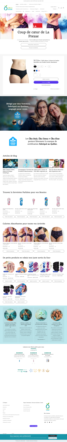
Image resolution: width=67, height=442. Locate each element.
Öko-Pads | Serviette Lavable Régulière (44, 209)
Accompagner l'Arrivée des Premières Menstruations (25, 170)
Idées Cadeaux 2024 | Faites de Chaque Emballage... (9, 171)
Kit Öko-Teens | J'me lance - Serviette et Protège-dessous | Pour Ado (33, 275)
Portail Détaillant (26, 405)
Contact (4, 409)
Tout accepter (53, 435)
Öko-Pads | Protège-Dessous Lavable (21, 208)
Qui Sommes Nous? (6, 405)
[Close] (66, 435)
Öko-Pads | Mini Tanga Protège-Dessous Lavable (33, 209)
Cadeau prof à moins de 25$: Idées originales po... (41, 170)
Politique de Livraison (7, 422)
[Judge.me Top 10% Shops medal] (47, 370)
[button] (23, 4)
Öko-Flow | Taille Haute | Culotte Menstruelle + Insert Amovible (41, 244)
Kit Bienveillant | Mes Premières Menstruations (20, 297)
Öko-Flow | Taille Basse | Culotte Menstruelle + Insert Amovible (10, 244)
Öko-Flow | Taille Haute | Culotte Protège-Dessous (56, 244)
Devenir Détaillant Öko (27, 407)
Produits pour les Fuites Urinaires (51, 124)
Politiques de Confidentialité (8, 416)
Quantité (35, 72)
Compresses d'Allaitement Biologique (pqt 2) (21, 275)
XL (49, 66)
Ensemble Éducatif (26, 409)
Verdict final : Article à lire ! (33, 44)
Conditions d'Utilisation (7, 420)
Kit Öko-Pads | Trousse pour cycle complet (8, 275)
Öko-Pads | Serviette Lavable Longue (58, 208)
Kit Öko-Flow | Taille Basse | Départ (58, 274)
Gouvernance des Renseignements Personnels (11, 414)
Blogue (4, 412)
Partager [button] (36, 88)
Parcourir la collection (33, 47)
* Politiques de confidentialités (20, 440)
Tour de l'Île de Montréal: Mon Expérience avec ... (56, 170)
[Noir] (34, 70)
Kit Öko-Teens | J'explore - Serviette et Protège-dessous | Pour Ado (45, 275)
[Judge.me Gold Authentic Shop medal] (35, 370)
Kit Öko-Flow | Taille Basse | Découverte (7, 297)
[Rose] (39, 70)
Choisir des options (9, 216)
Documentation (41, 339)
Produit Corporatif (26, 410)
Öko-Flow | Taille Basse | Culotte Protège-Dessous (25, 244)
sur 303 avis (33, 350)
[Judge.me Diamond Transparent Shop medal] (31, 370)
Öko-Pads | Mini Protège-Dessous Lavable (8, 209)
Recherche (5, 407)
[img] (33, 348)
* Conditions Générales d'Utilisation (31, 440)
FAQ (3, 410)
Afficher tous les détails (54, 88)
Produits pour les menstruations (51, 121)
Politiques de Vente (6, 418)
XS (46, 67)
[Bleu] (36, 70)
